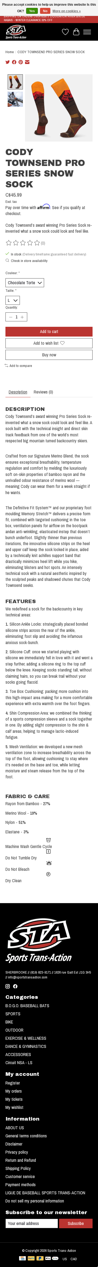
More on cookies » (67, 11)
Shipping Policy (18, 1168)
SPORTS (12, 1014)
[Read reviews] (23, 243)
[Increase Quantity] (22, 317)
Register (12, 1083)
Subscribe (76, 1223)
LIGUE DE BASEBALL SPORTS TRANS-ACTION (45, 1193)
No (45, 11)
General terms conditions (26, 1136)
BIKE (9, 1022)
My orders (13, 1091)
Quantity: (11, 307)
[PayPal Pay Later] (40, 1259)
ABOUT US (14, 1128)
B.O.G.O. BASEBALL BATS (27, 1006)
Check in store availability (29, 260)
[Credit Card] (22, 1259)
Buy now (49, 355)
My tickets (14, 1099)
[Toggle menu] (87, 32)
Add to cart (49, 331)
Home (9, 51)
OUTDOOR (14, 1030)
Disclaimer (13, 1144)
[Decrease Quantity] (10, 317)
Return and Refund (20, 1160)
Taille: (10, 290)
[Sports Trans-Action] (15, 32)
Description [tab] (18, 392)
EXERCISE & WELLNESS (25, 1038)
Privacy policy (16, 1152)
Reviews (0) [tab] (43, 392)
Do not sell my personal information (34, 1201)
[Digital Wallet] (52, 1259)
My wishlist (14, 1107)
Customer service (20, 1176)
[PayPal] (31, 1259)
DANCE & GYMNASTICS (25, 1046)
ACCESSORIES (18, 1054)
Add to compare (21, 365)
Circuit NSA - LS (18, 1063)
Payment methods (20, 1185)
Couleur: (12, 272)
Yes (32, 11)
